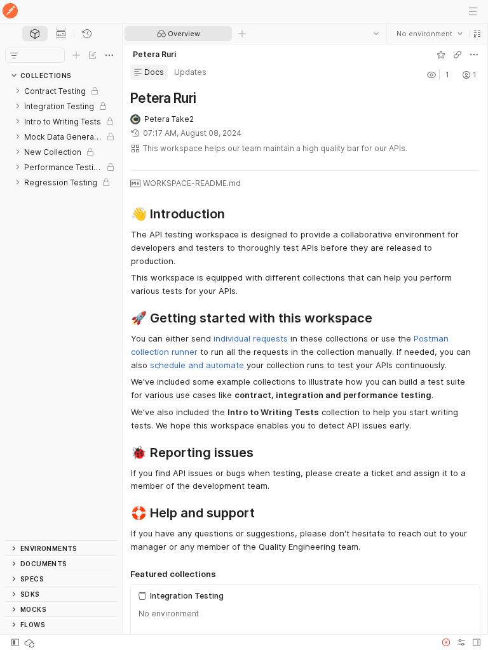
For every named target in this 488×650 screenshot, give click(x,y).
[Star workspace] (440, 54)
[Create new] (76, 55)
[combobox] (429, 34)
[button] (476, 34)
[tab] (35, 33)
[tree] (61, 311)
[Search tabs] (375, 33)
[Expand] (18, 91)
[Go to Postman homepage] (10, 11)
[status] (30, 642)
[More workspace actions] (473, 54)
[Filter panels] (14, 55)
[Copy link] (457, 54)
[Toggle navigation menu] (472, 11)
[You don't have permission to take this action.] (242, 33)
